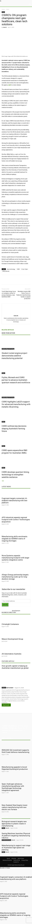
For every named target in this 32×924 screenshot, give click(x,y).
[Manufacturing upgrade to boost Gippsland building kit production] (16, 762)
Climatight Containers (10, 624)
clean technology (11, 269)
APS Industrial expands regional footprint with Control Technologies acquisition (16, 519)
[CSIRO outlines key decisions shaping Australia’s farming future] (16, 416)
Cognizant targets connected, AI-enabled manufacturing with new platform (14, 500)
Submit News (21, 858)
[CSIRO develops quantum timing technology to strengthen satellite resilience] (16, 462)
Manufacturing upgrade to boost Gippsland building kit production (15, 768)
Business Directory (9, 612)
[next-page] (3, 481)
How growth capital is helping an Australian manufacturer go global (15, 667)
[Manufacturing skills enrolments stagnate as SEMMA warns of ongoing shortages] (16, 531)
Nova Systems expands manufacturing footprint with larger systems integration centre (15, 558)
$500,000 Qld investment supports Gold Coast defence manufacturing (15, 751)
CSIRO (18, 269)
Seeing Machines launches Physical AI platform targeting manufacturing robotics (16, 835)
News (7, 9)
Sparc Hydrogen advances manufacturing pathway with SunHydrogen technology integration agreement (13, 787)
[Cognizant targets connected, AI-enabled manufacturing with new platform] (16, 493)
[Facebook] (8, 31)
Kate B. (5, 27)
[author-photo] (16, 313)
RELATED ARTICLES (8, 330)
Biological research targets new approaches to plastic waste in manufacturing (14, 823)
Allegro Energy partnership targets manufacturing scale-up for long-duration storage (15, 577)
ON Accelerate (5, 271)
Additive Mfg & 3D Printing (8, 348)
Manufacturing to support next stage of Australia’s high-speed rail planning (16, 847)
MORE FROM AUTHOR (8, 333)
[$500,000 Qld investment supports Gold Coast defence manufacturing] (16, 745)
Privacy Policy (25, 860)
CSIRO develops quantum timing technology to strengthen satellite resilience (15, 474)
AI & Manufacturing (6, 840)
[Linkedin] (16, 31)
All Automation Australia (11, 654)
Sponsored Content (7, 687)
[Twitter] (12, 31)
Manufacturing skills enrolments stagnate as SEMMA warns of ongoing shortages (14, 538)
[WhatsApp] (28, 31)
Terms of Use (16, 860)
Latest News (6, 486)
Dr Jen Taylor (25, 269)
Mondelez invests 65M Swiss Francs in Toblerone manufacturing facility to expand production (23, 295)
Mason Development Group (12, 639)
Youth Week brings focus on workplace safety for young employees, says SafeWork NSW (9, 294)
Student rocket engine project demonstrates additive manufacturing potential (14, 355)
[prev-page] (2, 481)
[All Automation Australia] (16, 649)
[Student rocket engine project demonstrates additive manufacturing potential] (16, 343)
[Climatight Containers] (16, 619)
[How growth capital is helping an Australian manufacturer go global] (16, 677)
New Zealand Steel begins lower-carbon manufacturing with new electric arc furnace (15, 807)
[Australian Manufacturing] (16, 4)
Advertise (13, 858)
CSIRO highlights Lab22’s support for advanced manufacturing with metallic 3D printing (16, 404)
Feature (3, 687)
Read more (5, 705)
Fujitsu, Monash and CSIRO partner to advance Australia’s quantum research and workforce (16, 380)
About (8, 858)
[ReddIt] (20, 31)
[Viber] (24, 31)
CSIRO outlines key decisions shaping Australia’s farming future (14, 428)
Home (3, 9)
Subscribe (5, 604)
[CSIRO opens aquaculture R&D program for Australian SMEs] (16, 440)
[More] (27, 281)
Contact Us (16, 862)
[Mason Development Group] (16, 634)
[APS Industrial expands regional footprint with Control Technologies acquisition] (16, 512)
